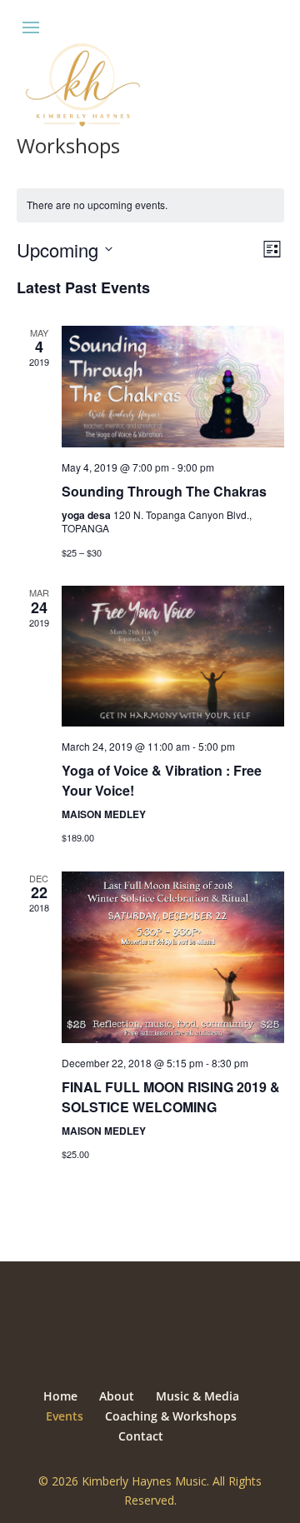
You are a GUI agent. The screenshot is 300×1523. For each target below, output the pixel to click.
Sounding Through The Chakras (164, 491)
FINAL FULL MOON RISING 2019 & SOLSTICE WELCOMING (171, 1096)
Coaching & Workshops (171, 1416)
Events (64, 1416)
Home (60, 1396)
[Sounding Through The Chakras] (173, 386)
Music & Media (197, 1396)
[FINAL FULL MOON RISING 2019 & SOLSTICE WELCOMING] (173, 957)
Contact (140, 1436)
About (116, 1396)
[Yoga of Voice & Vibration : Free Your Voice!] (173, 656)
